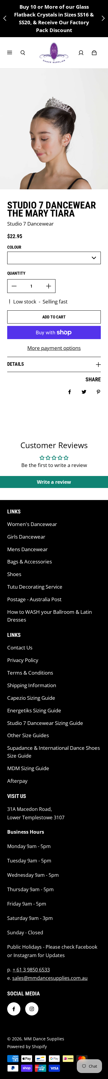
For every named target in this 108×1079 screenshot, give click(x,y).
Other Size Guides (28, 735)
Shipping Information (31, 685)
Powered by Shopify (27, 1046)
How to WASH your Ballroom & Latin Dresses (49, 615)
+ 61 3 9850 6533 (31, 969)
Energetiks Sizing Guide (34, 710)
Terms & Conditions (30, 672)
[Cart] (94, 52)
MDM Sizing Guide (28, 768)
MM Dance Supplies (44, 1039)
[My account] (81, 52)
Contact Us (19, 647)
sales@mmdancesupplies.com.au (50, 978)
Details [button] (15, 364)
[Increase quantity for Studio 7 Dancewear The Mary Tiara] (48, 286)
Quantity (16, 273)
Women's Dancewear (32, 524)
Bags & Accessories (29, 561)
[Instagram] (31, 1008)
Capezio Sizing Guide (31, 697)
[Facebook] (13, 1008)
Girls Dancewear (26, 536)
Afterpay (17, 780)
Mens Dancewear (27, 549)
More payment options (54, 347)
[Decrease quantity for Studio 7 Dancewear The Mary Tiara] (14, 286)
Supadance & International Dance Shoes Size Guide (53, 751)
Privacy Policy (22, 660)
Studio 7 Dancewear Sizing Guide (45, 723)
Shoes (14, 574)
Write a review (54, 482)
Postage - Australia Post (34, 599)
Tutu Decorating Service (34, 586)
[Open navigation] (13, 52)
